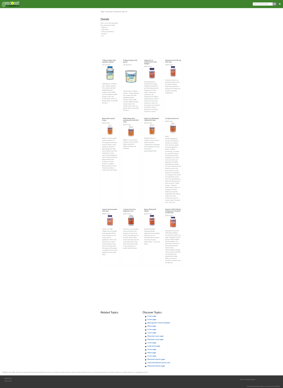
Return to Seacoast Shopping (247, 379)
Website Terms (8, 378)
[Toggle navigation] (279, 4)
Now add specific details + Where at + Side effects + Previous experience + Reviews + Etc (108, 31)
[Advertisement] (141, 285)
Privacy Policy (8, 381)
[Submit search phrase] (274, 4)
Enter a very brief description (109, 23)
